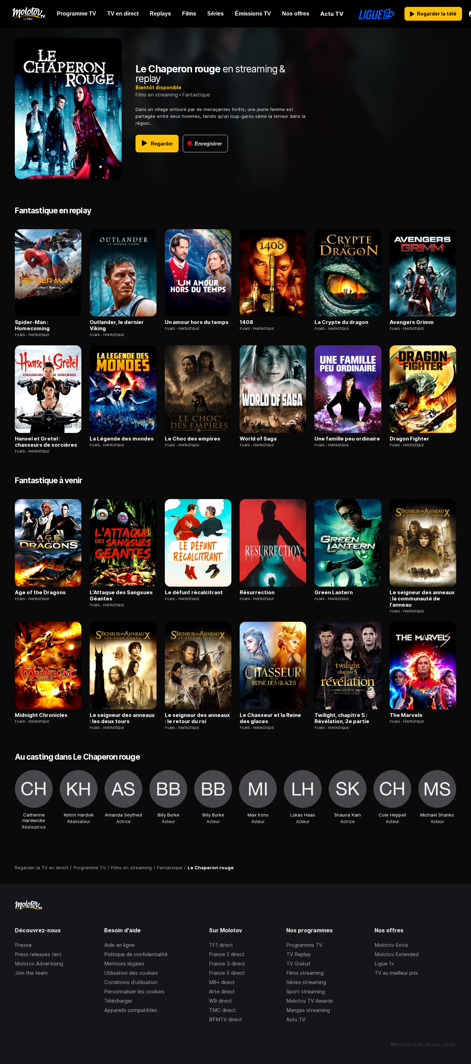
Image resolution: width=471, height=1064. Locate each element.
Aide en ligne (119, 945)
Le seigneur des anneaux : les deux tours (122, 718)
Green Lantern (333, 592)
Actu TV (295, 1019)
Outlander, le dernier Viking (117, 325)
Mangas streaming (308, 1010)
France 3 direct (227, 963)
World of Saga (258, 439)
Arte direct (222, 991)
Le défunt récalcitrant (194, 592)
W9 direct (220, 1000)
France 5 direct (227, 973)
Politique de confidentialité (136, 954)
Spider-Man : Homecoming (32, 325)
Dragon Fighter (409, 439)
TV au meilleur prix (396, 973)
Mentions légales (124, 963)
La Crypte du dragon (341, 322)
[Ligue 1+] (376, 14)
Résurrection (257, 592)
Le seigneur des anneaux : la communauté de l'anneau (422, 598)
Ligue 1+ (384, 963)
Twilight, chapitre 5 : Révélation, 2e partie (341, 718)
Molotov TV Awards (309, 1000)
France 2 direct (226, 954)
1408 (246, 322)
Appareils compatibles (130, 1010)
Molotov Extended (396, 954)
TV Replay (298, 954)
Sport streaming (305, 991)
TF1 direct (221, 945)
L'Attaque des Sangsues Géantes (121, 595)
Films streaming (305, 973)
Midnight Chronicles (41, 715)
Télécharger (118, 1000)
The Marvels (406, 715)
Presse (23, 945)
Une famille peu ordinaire (347, 439)
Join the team (31, 973)
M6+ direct (222, 982)
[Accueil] (28, 14)
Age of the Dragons (40, 592)
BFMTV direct (225, 1019)
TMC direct (222, 1010)
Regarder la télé (437, 14)
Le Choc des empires (192, 439)
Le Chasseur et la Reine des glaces (270, 718)
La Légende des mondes (122, 439)
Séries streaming (306, 982)
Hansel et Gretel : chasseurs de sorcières (46, 442)
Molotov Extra (391, 945)
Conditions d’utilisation (131, 982)
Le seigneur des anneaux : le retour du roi (197, 718)
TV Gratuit (298, 963)
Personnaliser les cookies (134, 991)
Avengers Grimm (412, 322)
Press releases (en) (38, 954)
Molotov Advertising (39, 963)
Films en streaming (157, 95)
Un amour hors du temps (197, 322)
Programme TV (304, 945)
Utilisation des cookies (131, 973)
